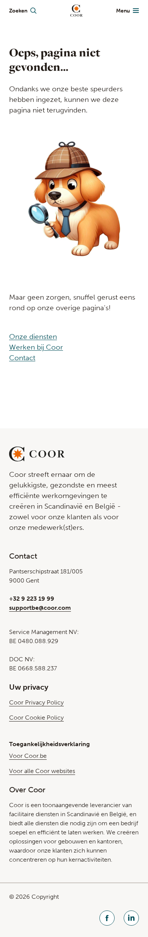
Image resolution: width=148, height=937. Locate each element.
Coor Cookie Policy (36, 717)
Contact (22, 357)
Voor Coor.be (28, 755)
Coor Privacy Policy (36, 702)
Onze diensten (33, 336)
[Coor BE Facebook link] (107, 919)
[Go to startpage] (76, 11)
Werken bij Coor (36, 347)
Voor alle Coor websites (42, 771)
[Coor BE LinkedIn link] (131, 919)
